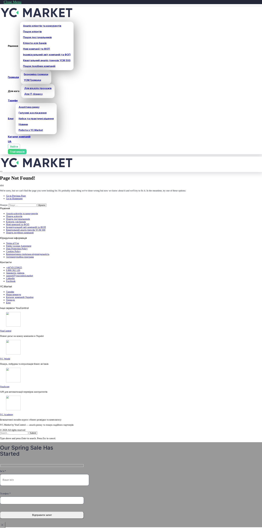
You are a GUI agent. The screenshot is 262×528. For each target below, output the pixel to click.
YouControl (5, 331)
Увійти (14, 146)
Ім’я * (3, 471)
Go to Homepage (14, 198)
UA (9, 141)
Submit (33, 433)
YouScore (4, 386)
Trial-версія (17, 151)
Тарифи (13, 100)
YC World (5, 358)
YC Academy (6, 414)
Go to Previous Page (16, 195)
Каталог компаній (19, 136)
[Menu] (1, 171)
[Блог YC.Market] (36, 18)
